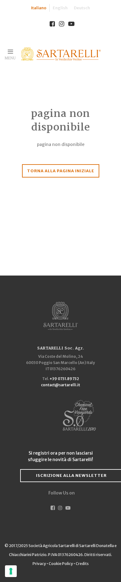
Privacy (40, 563)
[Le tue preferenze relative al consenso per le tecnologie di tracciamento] (11, 571)
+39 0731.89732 (64, 378)
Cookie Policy (61, 563)
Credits (82, 563)
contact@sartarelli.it (60, 385)
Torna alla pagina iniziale (60, 170)
